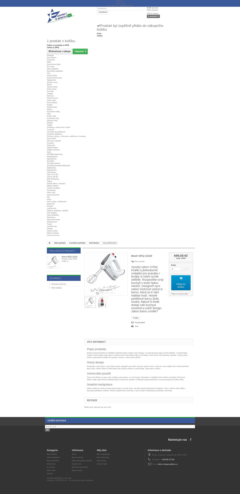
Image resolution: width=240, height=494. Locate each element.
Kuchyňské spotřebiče (55, 71)
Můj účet (102, 450)
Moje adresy (101, 461)
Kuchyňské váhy (53, 118)
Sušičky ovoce (52, 82)
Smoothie (50, 91)
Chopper (50, 93)
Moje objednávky (103, 454)
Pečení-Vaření (52, 75)
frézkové (50, 206)
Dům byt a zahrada (54, 141)
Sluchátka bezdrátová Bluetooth (58, 165)
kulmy (49, 199)
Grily (48, 73)
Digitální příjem (52, 147)
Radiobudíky (51, 168)
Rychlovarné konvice (54, 78)
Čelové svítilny (52, 231)
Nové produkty (77, 457)
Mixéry (49, 85)
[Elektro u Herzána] (70, 16)
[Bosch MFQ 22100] (90, 302)
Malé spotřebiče (52, 69)
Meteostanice (52, 170)
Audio (49, 152)
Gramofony (51, 60)
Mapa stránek (77, 470)
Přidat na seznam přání (179, 294)
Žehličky (50, 123)
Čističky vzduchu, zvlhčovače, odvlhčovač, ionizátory (66, 136)
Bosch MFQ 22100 (69, 257)
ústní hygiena (52, 213)
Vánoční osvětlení (53, 188)
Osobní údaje (102, 464)
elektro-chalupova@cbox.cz (168, 464)
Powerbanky (51, 190)
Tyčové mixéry (52, 87)
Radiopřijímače (52, 157)
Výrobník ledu (52, 226)
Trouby (49, 224)
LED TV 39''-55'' (52, 177)
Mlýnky (49, 109)
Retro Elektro (51, 57)
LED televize (51, 172)
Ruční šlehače (52, 103)
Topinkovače (51, 80)
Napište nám (120, 3)
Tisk (136, 326)
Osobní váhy (51, 116)
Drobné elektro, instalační (56, 183)
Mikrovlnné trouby (53, 219)
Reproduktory (51, 159)
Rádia (49, 62)
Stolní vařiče (51, 100)
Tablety (49, 181)
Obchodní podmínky (58, 284)
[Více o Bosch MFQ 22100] (53, 262)
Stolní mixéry (51, 89)
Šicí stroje (50, 67)
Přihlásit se (120, 1)
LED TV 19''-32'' (52, 175)
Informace (55, 278)
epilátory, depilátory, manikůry (57, 211)
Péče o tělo (51, 193)
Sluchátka (50, 161)
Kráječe (49, 105)
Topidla (49, 125)
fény (48, 197)
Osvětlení (50, 143)
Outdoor (50, 229)
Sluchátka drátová (53, 163)
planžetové (51, 204)
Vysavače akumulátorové (56, 132)
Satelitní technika (53, 150)
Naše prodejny (56, 288)
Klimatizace (51, 217)
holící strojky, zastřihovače (56, 201)
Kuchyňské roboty (53, 111)
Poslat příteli (140, 323)
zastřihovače (51, 208)
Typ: (132, 261)
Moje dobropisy (103, 457)
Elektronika (51, 145)
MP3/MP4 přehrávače (55, 154)
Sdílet (136, 318)
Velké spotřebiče (53, 215)
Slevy (74, 454)
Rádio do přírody (53, 233)
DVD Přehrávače (53, 179)
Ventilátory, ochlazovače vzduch (58, 127)
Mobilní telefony (52, 186)
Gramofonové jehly (53, 64)
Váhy (49, 114)
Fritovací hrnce (52, 98)
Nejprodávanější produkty (82, 461)
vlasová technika (53, 195)
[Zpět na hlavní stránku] (49, 243)
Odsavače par (52, 222)
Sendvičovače (52, 107)
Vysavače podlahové (54, 134)
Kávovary (50, 96)
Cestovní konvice (53, 235)
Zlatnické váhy (52, 121)
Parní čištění (51, 139)
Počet (173, 265)
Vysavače (50, 129)
